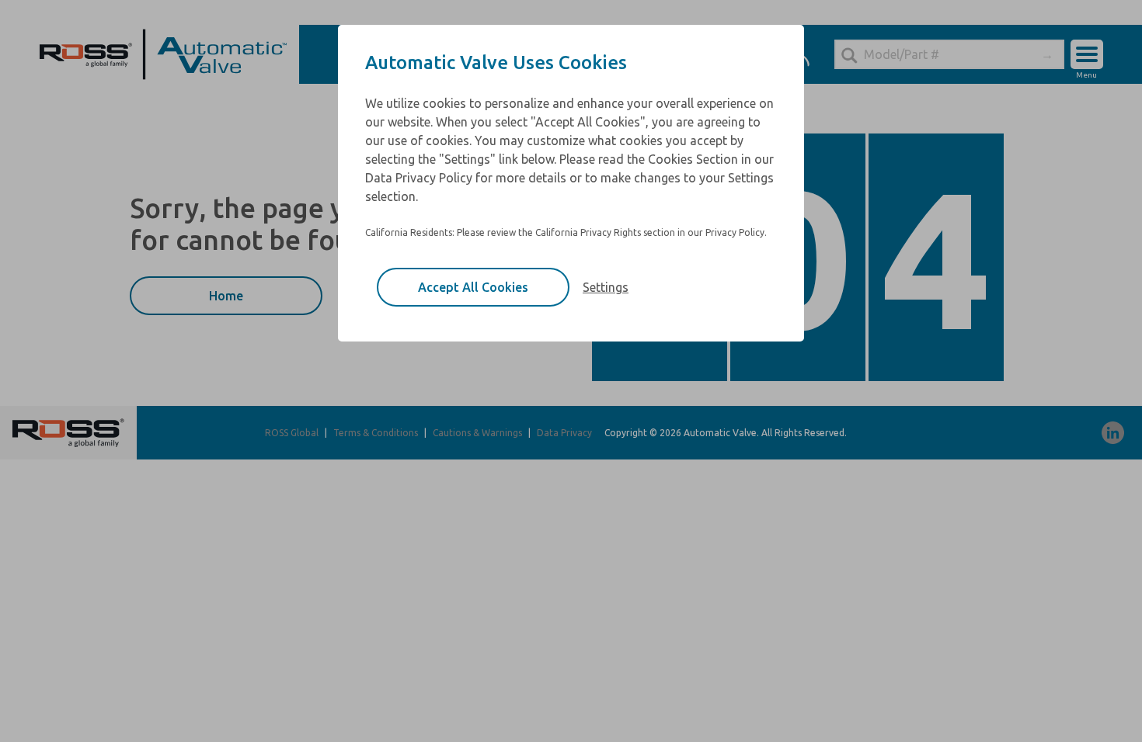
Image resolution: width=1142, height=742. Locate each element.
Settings (605, 287)
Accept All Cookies (473, 287)
